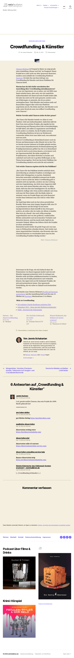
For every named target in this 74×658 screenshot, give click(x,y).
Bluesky (28, 355)
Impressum (47, 537)
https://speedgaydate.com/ (40, 418)
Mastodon (34, 355)
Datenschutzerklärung (33, 537)
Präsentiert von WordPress (42, 654)
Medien (45, 5)
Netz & (39, 5)
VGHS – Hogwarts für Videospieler (29, 310)
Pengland (28, 296)
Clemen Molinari (22, 330)
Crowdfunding (31, 330)
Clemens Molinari (22, 69)
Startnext (19, 78)
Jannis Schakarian (27, 52)
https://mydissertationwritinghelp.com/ (31, 460)
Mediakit (13, 537)
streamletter (53, 5)
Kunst (36, 330)
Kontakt (20, 537)
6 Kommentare (51, 52)
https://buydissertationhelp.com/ (28, 432)
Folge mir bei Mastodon (45, 604)
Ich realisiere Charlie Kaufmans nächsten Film (34, 305)
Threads (42, 355)
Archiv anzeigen (28, 358)
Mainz (40, 330)
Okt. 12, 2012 (40, 52)
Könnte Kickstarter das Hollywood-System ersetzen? (58, 318)
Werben (6, 537)
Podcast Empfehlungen (50, 7)
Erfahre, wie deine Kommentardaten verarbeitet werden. (54, 525)
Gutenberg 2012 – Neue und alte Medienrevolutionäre (36, 307)
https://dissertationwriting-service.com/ (31, 446)
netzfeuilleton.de (13, 654)
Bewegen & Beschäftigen (37, 41)
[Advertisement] (37, 24)
